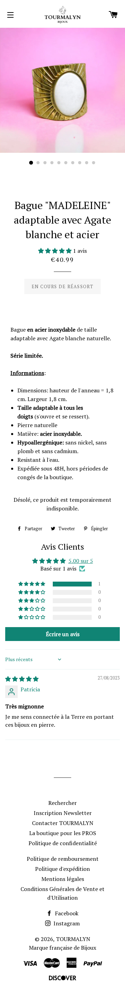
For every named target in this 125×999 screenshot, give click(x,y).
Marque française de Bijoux (62, 947)
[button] (55, 251)
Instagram (66, 923)
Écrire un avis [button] (63, 634)
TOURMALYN (73, 939)
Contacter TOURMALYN (62, 823)
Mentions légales (62, 879)
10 (93, 162)
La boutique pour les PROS (62, 833)
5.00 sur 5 (80, 561)
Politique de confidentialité (62, 843)
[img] (22, 679)
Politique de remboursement (63, 859)
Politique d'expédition (62, 869)
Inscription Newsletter (63, 813)
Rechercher (62, 803)
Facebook (65, 913)
